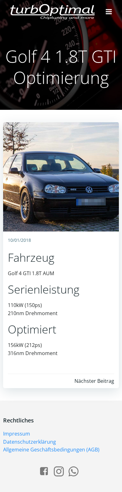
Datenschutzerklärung (29, 441)
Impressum (16, 433)
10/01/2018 (19, 240)
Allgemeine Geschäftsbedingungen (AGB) (51, 449)
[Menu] (109, 12)
